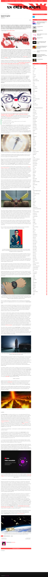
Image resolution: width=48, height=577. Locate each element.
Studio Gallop (40, 246)
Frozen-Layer (25, 56)
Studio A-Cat (40, 240)
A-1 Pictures (40, 68)
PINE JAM (40, 202)
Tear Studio (40, 264)
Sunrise (40, 261)
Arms (40, 82)
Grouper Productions (40, 151)
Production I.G (40, 213)
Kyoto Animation (40, 163)
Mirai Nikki (7, 376)
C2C (40, 106)
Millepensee (40, 180)
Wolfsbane (40, 287)
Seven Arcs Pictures (40, 226)
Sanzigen (40, 220)
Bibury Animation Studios (40, 98)
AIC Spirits (40, 76)
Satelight (40, 222)
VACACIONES (40, 279)
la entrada (26, 422)
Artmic (40, 85)
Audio (40, 92)
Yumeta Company (40, 291)
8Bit (40, 67)
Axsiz (40, 94)
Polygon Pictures (40, 207)
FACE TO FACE (40, 133)
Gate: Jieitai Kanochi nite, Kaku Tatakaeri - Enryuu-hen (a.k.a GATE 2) (41, 42)
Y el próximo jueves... (40, 26)
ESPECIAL (40, 130)
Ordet (40, 192)
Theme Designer (7, 575)
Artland (40, 83)
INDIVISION (40, 154)
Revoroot (40, 219)
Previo (40, 210)
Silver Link (40, 232)
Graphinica (40, 148)
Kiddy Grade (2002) (16, 63)
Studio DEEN (40, 243)
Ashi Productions (40, 88)
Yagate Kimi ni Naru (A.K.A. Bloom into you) (42, 51)
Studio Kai (40, 252)
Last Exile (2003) (22, 63)
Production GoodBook (40, 211)
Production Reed (40, 216)
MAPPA (40, 177)
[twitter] (34, 17)
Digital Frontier (40, 118)
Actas (40, 71)
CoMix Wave (40, 112)
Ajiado (40, 77)
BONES (40, 101)
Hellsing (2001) (26, 62)
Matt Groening (40, 178)
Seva (40, 225)
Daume (40, 115)
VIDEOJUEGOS (40, 282)
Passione (40, 198)
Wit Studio (40, 285)
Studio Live (40, 255)
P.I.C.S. (40, 196)
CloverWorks (40, 110)
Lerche (40, 169)
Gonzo (8, 30)
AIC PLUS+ (40, 74)
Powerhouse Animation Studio (40, 208)
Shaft (40, 228)
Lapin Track (40, 168)
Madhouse (40, 172)
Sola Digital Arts (40, 234)
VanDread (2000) (21, 62)
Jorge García (3, 17)
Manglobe (40, 175)
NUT (40, 189)
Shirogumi (40, 229)
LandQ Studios (40, 165)
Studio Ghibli (40, 249)
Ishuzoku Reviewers (40, 37)
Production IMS (40, 214)
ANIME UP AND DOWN (40, 80)
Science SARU (40, 223)
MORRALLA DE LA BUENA (40, 181)
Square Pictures (40, 235)
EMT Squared (40, 127)
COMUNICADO (40, 113)
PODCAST (40, 205)
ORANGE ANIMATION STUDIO (40, 190)
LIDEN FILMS (40, 171)
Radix (40, 217)
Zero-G (40, 293)
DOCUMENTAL (40, 121)
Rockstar (19, 353)
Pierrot (40, 199)
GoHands (40, 145)
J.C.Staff (40, 157)
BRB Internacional (40, 104)
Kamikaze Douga (40, 160)
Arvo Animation (40, 86)
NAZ (40, 186)
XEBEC (40, 288)
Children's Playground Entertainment (40, 107)
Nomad (40, 187)
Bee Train (40, 95)
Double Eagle (40, 124)
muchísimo (13, 353)
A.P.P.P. (40, 70)
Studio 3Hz (40, 237)
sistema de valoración (20, 513)
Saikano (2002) (10, 63)
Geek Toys (40, 142)
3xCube (40, 65)
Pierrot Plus (40, 201)
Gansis (40, 139)
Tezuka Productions (40, 267)
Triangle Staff (40, 273)
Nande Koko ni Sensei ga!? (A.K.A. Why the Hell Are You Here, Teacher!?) (42, 22)
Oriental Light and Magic (40, 193)
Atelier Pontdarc (40, 91)
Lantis (40, 166)
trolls (2, 422)
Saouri (23, 423)
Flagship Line (40, 136)
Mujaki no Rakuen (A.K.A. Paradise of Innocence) (42, 34)
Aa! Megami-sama (23, 505)
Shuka (40, 231)
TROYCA (40, 276)
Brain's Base (40, 103)
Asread (40, 89)
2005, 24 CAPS (12, 30)
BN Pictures (40, 100)
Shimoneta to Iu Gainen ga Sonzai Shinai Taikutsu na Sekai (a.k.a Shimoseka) (42, 47)
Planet (40, 204)
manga (40, 174)
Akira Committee (40, 79)
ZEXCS (40, 294)
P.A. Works (40, 195)
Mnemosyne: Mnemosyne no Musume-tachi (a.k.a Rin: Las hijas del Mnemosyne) (42, 55)
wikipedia (6, 57)
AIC (18, 505)
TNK (40, 270)
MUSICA (40, 183)
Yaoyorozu (40, 290)
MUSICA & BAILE (40, 184)
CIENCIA (40, 109)
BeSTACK (40, 97)
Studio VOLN (40, 258)
